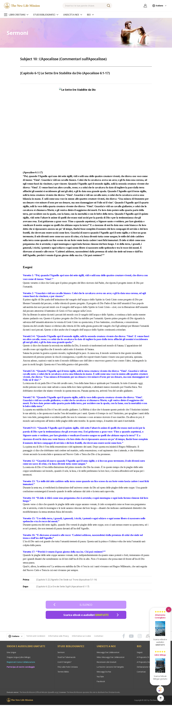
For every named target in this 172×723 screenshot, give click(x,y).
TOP (160, 698)
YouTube (100, 676)
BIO (139, 646)
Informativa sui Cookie (81, 636)
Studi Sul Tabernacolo (67, 657)
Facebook (101, 681)
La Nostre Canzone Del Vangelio (110, 667)
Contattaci (98, 636)
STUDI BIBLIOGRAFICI (71, 646)
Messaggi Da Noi (104, 671)
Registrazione (145, 5)
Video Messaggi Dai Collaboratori (110, 657)
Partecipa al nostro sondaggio (21, 667)
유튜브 (131, 636)
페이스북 (124, 636)
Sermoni (61, 652)
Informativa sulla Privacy (58, 636)
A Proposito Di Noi (145, 657)
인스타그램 (140, 636)
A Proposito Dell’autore (146, 662)
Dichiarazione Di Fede (146, 667)
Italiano (159, 5)
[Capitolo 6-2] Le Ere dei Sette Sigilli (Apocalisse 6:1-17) (62, 586)
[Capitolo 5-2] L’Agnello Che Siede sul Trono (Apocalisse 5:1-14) (66, 579)
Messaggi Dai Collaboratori (108, 652)
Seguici (140, 652)
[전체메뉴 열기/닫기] (5, 14)
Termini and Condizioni (35, 636)
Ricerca (109, 6)
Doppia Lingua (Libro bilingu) (18, 657)
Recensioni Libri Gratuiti (106, 662)
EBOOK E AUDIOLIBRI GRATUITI (26, 646)
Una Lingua (11, 652)
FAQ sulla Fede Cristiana (68, 667)
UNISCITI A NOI (106, 646)
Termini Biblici (63, 671)
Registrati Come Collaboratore (21, 662)
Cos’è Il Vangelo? (64, 662)
